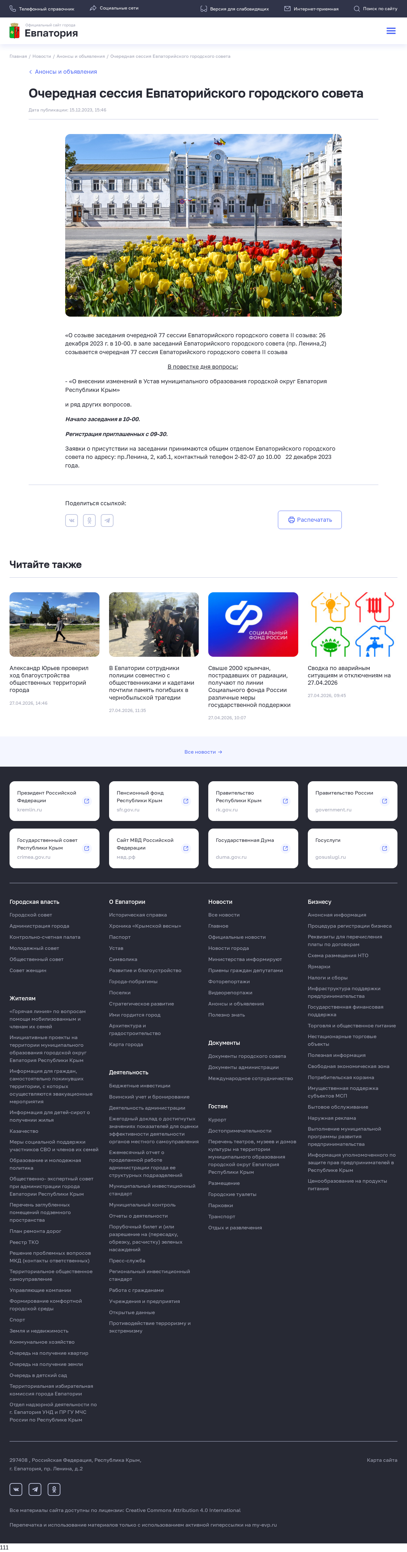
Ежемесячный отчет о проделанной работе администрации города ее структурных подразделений (146, 1163)
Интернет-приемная (316, 8)
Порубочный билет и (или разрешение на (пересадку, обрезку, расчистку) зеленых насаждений (146, 1238)
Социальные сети (119, 7)
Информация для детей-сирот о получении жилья (50, 1116)
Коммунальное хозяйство (42, 1342)
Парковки (220, 1205)
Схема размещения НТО (338, 955)
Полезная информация (337, 1055)
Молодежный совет (34, 948)
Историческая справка (138, 914)
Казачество (24, 1131)
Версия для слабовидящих (239, 8)
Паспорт (120, 937)
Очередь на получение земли (46, 1364)
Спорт (17, 1319)
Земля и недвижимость (39, 1330)
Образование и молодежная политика (45, 1164)
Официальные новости (237, 937)
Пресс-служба (127, 1260)
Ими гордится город (135, 1014)
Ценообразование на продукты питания (347, 1185)
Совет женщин (28, 970)
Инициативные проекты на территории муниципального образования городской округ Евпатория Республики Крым (48, 1048)
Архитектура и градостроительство (135, 1029)
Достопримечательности (240, 1130)
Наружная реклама (332, 1118)
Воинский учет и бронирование (149, 1096)
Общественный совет (37, 959)
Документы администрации (243, 1067)
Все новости (200, 752)
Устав (116, 948)
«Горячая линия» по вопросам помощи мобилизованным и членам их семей (48, 1019)
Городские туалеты (232, 1194)
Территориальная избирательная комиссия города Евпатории (51, 1390)
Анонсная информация (337, 914)
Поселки (120, 992)
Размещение (224, 1183)
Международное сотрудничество (250, 1078)
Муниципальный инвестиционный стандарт (152, 1190)
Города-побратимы (133, 981)
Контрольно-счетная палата (45, 937)
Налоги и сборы (328, 977)
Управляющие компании (40, 1290)
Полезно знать (226, 1014)
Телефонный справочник (46, 8)
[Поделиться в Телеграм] (107, 521)
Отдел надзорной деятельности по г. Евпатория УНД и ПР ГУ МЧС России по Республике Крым (53, 1412)
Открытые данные (132, 1312)
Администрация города (39, 926)
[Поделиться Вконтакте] (71, 521)
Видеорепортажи (230, 992)
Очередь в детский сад (38, 1375)
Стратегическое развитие (141, 1003)
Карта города (126, 1044)
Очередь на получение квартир (49, 1353)
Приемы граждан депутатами (245, 970)
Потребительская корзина (341, 1077)
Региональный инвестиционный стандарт (149, 1275)
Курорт (217, 1119)
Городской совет (31, 914)
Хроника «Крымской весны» (145, 926)
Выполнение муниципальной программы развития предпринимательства (344, 1136)
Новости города (228, 948)
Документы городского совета (247, 1056)
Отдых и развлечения (235, 1227)
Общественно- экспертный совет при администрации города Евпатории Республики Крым (51, 1186)
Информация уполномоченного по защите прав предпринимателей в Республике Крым (352, 1162)
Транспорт (221, 1216)
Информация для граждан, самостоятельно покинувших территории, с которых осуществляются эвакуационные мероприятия (51, 1086)
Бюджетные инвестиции (139, 1085)
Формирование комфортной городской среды (46, 1305)
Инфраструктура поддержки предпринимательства (344, 992)
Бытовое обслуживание (338, 1107)
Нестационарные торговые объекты (342, 1040)
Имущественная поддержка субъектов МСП (343, 1092)
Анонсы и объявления (66, 71)
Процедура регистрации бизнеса (350, 926)
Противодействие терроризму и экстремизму (150, 1327)
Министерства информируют (245, 959)
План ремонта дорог (35, 1231)
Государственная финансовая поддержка (345, 1011)
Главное (218, 926)
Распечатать (314, 519)
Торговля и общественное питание (352, 1025)
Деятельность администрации (147, 1108)
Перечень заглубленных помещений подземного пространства (40, 1212)
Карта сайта (382, 1460)
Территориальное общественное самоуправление (51, 1275)
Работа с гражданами (136, 1290)
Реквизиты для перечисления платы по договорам (345, 940)
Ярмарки (319, 966)
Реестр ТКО (24, 1242)
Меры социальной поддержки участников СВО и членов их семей (54, 1145)
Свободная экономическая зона (349, 1066)
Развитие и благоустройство (145, 970)
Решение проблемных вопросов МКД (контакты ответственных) (50, 1257)
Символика (123, 959)
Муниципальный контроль (142, 1204)
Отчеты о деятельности (138, 1216)
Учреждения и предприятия (144, 1301)
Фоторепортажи (229, 981)
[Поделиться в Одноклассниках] (89, 521)
